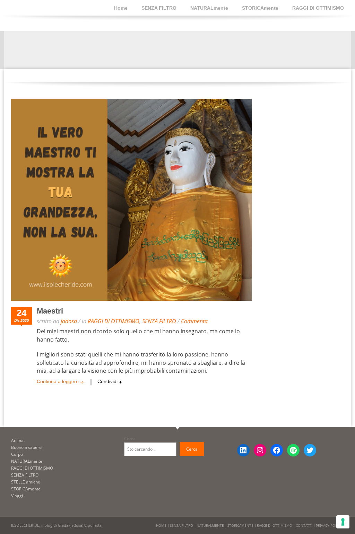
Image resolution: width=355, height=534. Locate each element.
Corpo (17, 454)
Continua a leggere (58, 381)
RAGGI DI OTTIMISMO (318, 8)
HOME (161, 525)
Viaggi (17, 496)
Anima (17, 440)
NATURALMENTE (210, 525)
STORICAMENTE (240, 525)
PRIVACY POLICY (329, 525)
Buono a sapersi (26, 447)
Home (121, 8)
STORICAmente (260, 8)
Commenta (194, 321)
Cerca (130, 439)
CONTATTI (304, 525)
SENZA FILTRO (158, 8)
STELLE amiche (25, 482)
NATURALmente (209, 8)
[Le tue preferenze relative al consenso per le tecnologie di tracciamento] (342, 521)
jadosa (69, 321)
